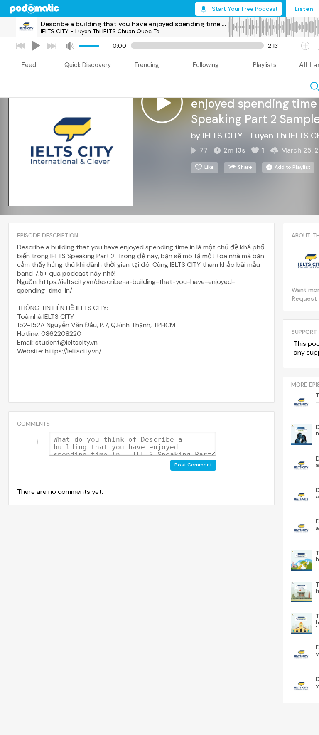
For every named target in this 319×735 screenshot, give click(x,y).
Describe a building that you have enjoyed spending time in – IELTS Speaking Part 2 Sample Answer (134, 24)
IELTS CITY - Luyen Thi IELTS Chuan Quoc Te (100, 31)
